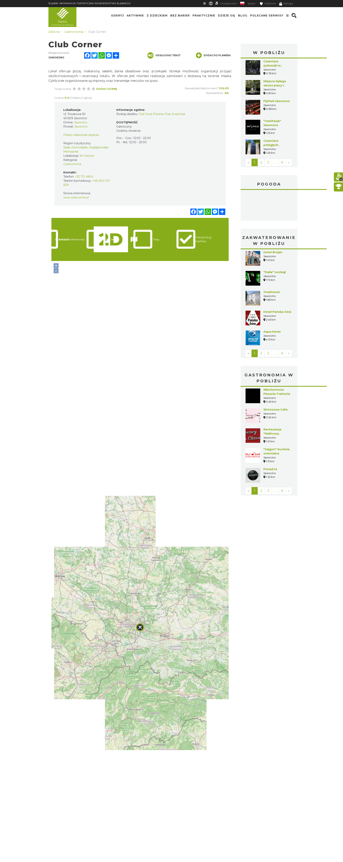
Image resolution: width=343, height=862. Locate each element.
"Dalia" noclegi (274, 272)
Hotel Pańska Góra (277, 312)
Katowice (269, 206)
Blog (242, 15)
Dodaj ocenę (106, 88)
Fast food (145, 114)
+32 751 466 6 (84, 176)
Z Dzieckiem (157, 15)
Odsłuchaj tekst (168, 55)
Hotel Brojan (272, 252)
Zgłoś (224, 88)
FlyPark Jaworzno (276, 101)
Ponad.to (270, 469)
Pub (168, 114)
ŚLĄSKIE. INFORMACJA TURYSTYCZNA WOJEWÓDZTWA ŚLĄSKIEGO (89, 3)
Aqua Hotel (271, 331)
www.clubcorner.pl (76, 197)
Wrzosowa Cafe (275, 409)
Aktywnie (135, 15)
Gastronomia (72, 164)
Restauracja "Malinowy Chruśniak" (272, 434)
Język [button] (251, 3)
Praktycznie (204, 15)
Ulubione (270, 3)
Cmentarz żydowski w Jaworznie (272, 66)
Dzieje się (226, 15)
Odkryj (117, 15)
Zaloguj (288, 3)
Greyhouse (271, 292)
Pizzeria (158, 114)
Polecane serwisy (266, 15)
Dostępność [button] (228, 3)
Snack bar (178, 114)
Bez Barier (180, 15)
